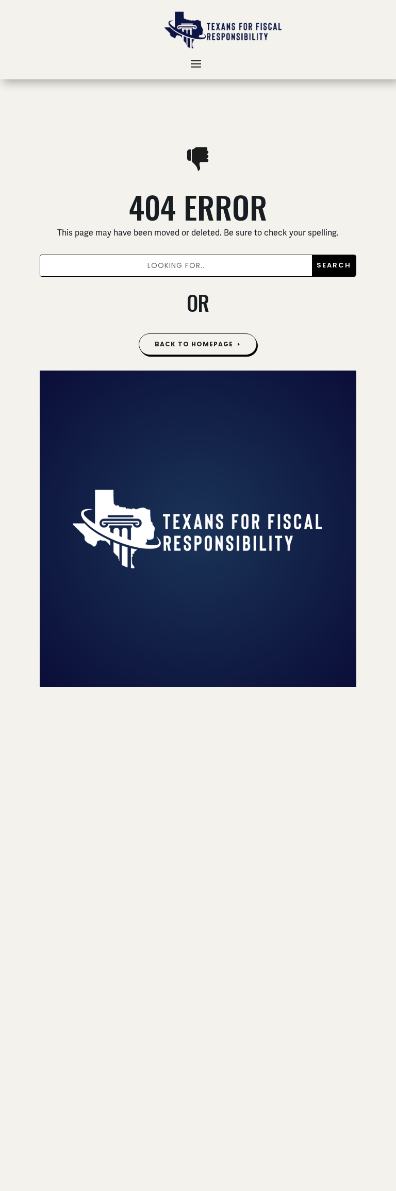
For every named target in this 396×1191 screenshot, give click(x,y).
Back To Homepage (194, 344)
